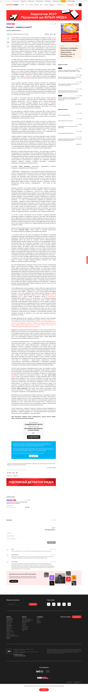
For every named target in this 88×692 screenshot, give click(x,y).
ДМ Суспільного (31, 1)
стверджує (29, 343)
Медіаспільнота (9, 500)
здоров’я (39, 295)
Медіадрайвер (9, 625)
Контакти (24, 625)
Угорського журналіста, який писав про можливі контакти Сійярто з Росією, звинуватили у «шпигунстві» (68, 99)
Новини (22, 4)
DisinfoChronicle (48, 1)
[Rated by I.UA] (49, 678)
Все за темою (78, 104)
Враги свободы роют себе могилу (65, 120)
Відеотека (8, 629)
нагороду (15, 91)
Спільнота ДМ (14, 581)
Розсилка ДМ (25, 629)
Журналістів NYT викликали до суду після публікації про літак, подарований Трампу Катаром (69, 78)
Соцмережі (40, 617)
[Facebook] (8, 38)
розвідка (21, 401)
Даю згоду (44, 689)
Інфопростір (51, 4)
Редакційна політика (26, 618)
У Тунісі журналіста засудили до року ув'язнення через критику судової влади (68, 84)
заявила (13, 376)
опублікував (36, 291)
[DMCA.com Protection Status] (39, 678)
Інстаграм (39, 622)
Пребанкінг (8, 624)
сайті (33, 148)
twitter (38, 620)
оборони (52, 295)
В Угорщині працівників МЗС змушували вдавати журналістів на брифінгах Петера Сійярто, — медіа (69, 71)
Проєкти (8, 617)
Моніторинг (36, 4)
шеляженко (16, 475)
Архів (23, 630)
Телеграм (39, 621)
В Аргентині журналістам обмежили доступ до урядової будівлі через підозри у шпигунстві (68, 91)
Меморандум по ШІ (26, 621)
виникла (17, 71)
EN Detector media (56, 1)
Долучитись (33, 456)
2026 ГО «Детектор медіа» (20, 655)
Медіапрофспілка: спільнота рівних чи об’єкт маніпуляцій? (68, 127)
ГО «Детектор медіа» (71, 1)
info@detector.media (19, 654)
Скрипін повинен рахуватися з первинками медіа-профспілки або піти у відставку (17, 502)
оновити (53, 527)
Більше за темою (62, 64)
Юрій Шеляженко (16, 30)
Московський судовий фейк (64, 115)
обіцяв (41, 371)
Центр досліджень (39, 1)
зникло (50, 106)
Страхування (70, 4)
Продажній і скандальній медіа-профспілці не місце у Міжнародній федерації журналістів (70, 139)
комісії (19, 296)
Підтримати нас (25, 626)
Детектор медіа (16, 1)
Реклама (24, 624)
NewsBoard (8, 626)
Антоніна (63, 1)
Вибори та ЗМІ (9, 630)
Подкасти (46, 4)
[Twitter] (8, 42)
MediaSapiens (23, 1)
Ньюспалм (8, 637)
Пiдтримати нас (76, 616)
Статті (26, 4)
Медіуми (8, 638)
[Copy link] (8, 46)
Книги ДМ (24, 622)
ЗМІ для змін (8, 622)
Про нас (24, 617)
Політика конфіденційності (27, 620)
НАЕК (30, 298)
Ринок (41, 4)
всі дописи (78, 144)
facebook (38, 618)
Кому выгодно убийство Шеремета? (66, 133)
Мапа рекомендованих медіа (12, 635)
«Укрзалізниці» (52, 296)
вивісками (29, 76)
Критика (31, 4)
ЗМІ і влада (10, 475)
